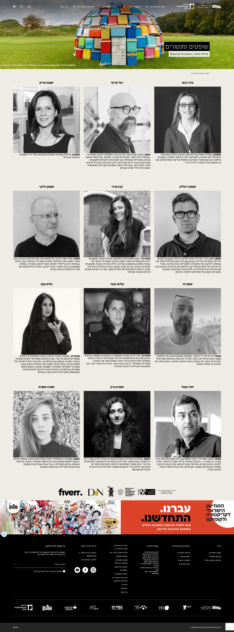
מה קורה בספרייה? (85, 6)
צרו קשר (63, 6)
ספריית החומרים (157, 6)
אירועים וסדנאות (120, 580)
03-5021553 (86, 559)
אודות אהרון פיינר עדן (118, 552)
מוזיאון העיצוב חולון (213, 560)
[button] (3, 534)
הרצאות (124, 588)
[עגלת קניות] (29, 6)
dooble (15, 627)
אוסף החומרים (133, 6)
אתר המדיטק (184, 564)
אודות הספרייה (183, 552)
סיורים (124, 584)
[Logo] (209, 6)
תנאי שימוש (185, 556)
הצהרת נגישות (184, 560)
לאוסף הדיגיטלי (120, 563)
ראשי (208, 73)
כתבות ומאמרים (110, 6)
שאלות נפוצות (215, 556)
